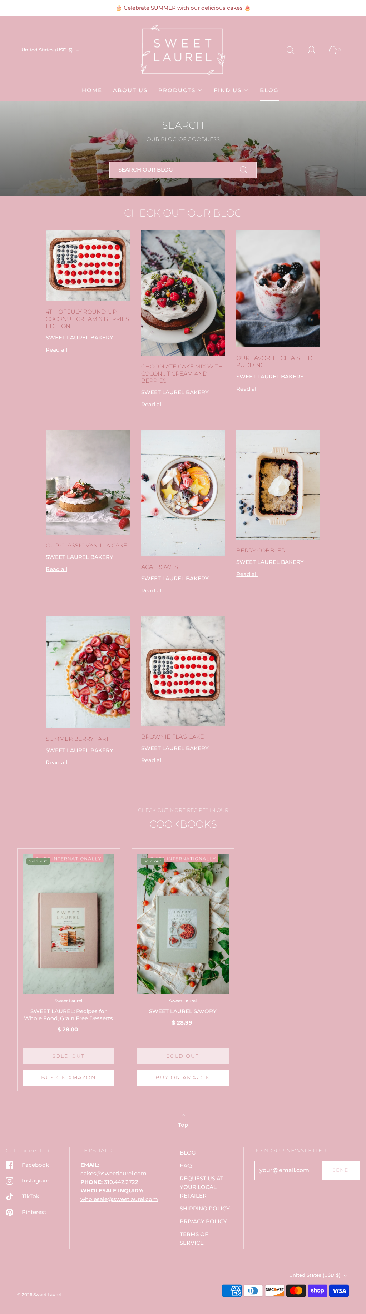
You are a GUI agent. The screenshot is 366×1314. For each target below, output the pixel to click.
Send (341, 1170)
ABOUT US (130, 90)
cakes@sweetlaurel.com (113, 1173)
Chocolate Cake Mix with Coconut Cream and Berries (182, 373)
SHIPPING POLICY (205, 1208)
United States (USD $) (47, 50)
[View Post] (88, 265)
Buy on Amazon (68, 1077)
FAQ (186, 1165)
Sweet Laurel (68, 1000)
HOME (92, 90)
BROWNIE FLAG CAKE (172, 736)
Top (183, 1124)
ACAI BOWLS (159, 567)
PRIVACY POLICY (203, 1221)
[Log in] (315, 50)
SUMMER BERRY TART (77, 738)
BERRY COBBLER (260, 550)
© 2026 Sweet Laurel (39, 1294)
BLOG (269, 90)
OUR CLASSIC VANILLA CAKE (86, 545)
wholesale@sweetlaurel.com (119, 1199)
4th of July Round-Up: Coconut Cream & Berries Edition (87, 318)
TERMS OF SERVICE (194, 1238)
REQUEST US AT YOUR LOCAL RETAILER (201, 1187)
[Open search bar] (294, 50)
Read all (56, 349)
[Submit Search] (244, 170)
